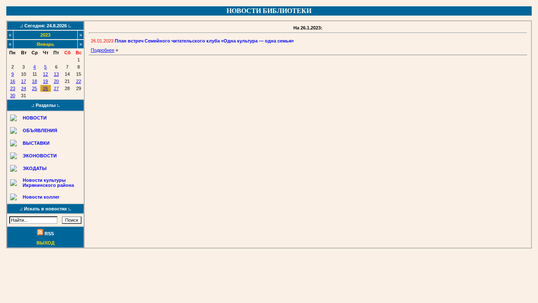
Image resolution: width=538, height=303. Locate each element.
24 (23, 88)
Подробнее (102, 50)
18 (34, 81)
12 (45, 74)
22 (78, 81)
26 (45, 88)
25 (34, 88)
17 (23, 81)
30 (12, 95)
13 (56, 74)
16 (12, 81)
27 (56, 88)
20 (56, 81)
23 (12, 88)
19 (45, 81)
